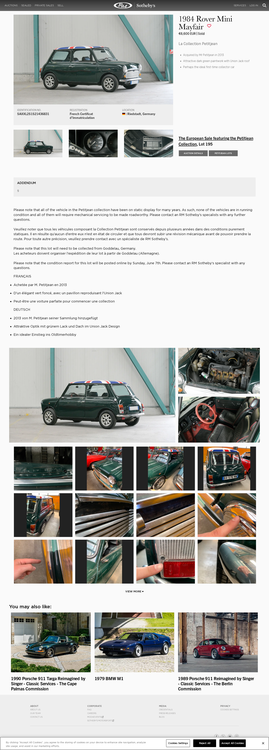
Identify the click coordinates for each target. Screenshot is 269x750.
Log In (254, 5)
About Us (35, 709)
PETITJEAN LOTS (223, 153)
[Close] (263, 743)
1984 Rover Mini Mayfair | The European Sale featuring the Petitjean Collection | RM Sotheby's (134, 5)
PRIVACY (225, 706)
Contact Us (36, 717)
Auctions (11, 5)
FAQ (89, 709)
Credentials (165, 709)
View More (133, 591)
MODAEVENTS (94, 717)
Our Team (35, 713)
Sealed (26, 5)
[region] (134, 743)
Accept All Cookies (232, 743)
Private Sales (44, 5)
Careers (91, 713)
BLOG (162, 717)
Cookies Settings (229, 709)
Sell (60, 5)
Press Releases (167, 713)
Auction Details (193, 153)
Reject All (204, 743)
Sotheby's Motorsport (99, 720)
